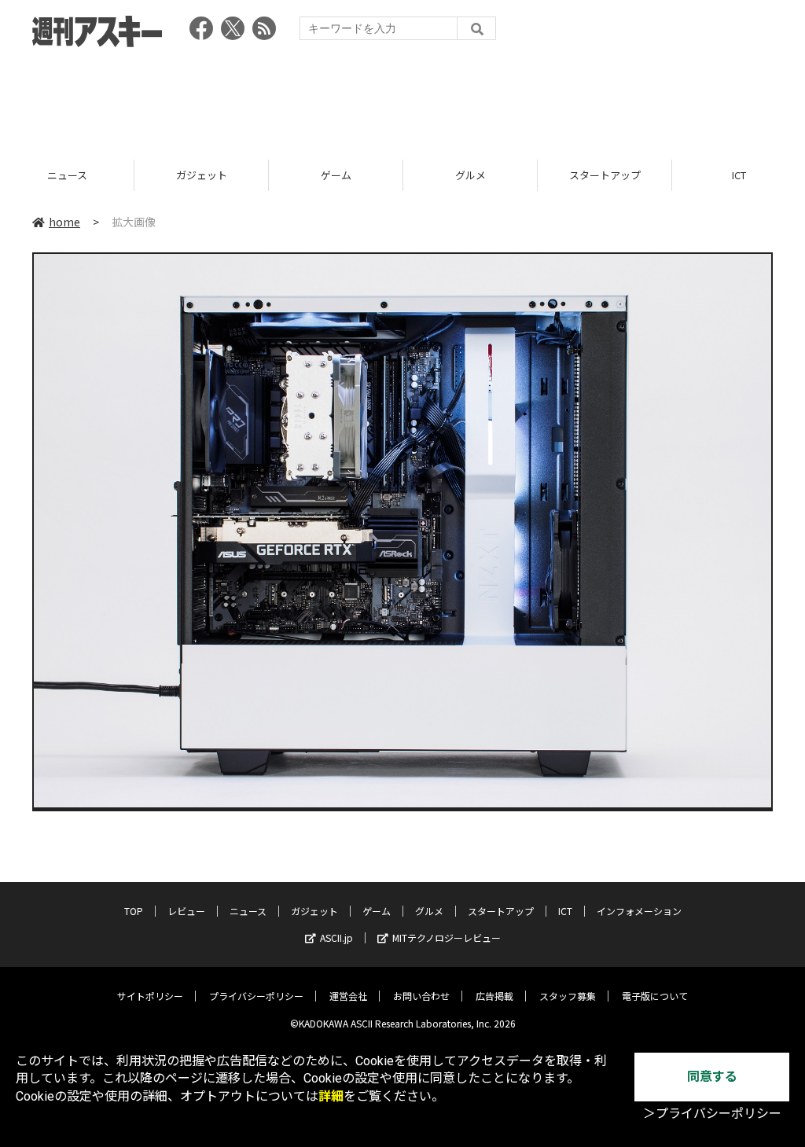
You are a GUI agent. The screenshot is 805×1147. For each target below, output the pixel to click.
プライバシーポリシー (256, 995)
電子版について (655, 995)
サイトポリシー (150, 995)
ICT (565, 910)
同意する (712, 1076)
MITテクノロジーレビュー (446, 937)
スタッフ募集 (567, 995)
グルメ (470, 174)
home (64, 222)
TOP (133, 910)
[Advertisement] (402, 98)
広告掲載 (494, 995)
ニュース (67, 174)
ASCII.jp (336, 937)
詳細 (331, 1096)
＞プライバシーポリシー (712, 1113)
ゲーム (336, 174)
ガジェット (201, 174)
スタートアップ (605, 174)
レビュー (186, 910)
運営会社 (348, 995)
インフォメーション (639, 910)
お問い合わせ (421, 995)
